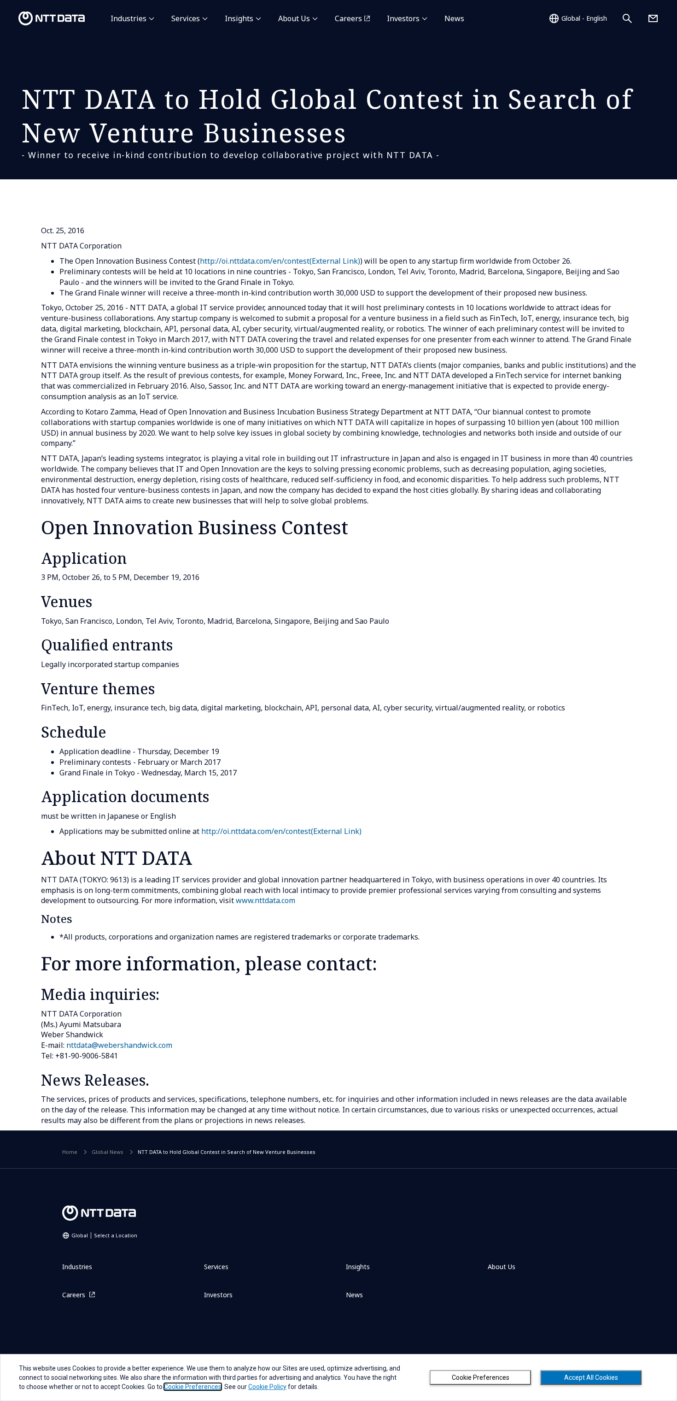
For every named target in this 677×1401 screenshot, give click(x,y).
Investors (403, 18)
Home (69, 1151)
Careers (348, 18)
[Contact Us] (653, 18)
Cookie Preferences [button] (193, 1386)
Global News (107, 1151)
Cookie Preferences (480, 1377)
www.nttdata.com (265, 900)
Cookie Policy (267, 1386)
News (454, 18)
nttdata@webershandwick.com (119, 1045)
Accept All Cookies (591, 1377)
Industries (128, 18)
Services (185, 18)
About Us (294, 18)
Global (104, 1235)
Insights (239, 18)
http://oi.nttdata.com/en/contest (280, 261)
